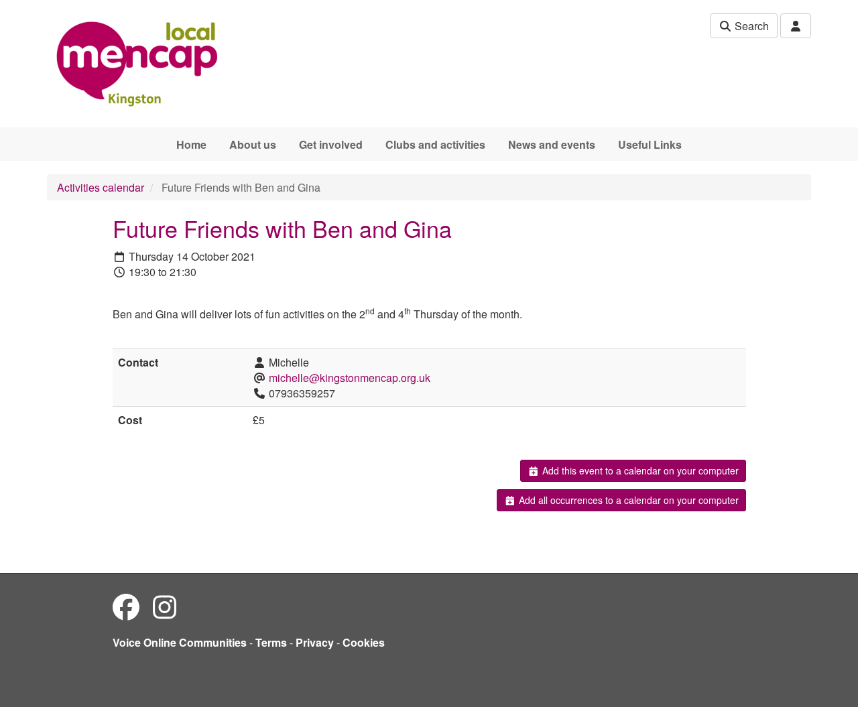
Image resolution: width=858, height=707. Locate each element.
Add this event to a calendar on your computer (639, 470)
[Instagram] (164, 606)
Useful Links (650, 144)
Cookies (364, 642)
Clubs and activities (435, 144)
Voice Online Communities (180, 642)
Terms (271, 642)
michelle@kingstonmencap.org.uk (349, 377)
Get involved (331, 144)
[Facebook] (126, 606)
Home (191, 144)
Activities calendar (100, 187)
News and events (551, 144)
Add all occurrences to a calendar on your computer (627, 500)
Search (750, 26)
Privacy (315, 642)
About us (252, 144)
